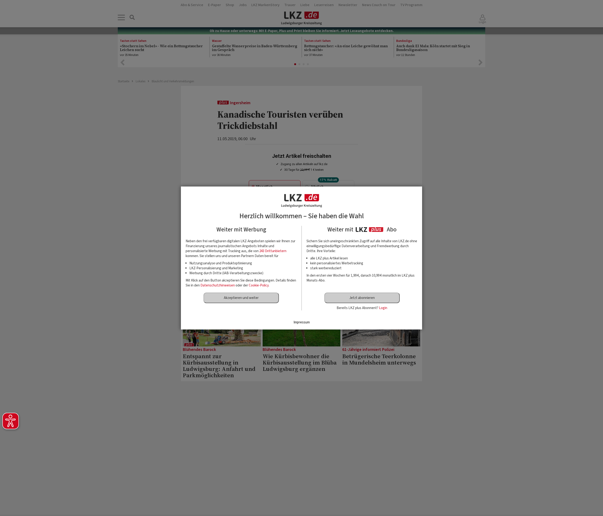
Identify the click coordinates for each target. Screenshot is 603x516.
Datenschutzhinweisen (217, 285)
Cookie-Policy (259, 285)
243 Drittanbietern (272, 251)
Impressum (301, 322)
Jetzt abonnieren (362, 297)
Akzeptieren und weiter (241, 297)
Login (383, 308)
